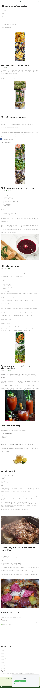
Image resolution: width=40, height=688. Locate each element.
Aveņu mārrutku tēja (10, 613)
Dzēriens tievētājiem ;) (5, 667)
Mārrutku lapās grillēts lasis (6, 655)
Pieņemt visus (20, 681)
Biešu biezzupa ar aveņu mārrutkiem (7, 658)
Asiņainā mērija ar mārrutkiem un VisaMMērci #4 (9, 664)
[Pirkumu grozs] (1, 687)
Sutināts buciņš (8, 471)
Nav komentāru (8, 8)
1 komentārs (8, 268)
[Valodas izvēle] (38, 1)
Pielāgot (25, 678)
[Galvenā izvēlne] (1, 1)
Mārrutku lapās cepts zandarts (6, 652)
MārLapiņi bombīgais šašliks (6, 649)
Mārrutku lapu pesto (4, 661)
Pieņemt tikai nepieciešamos (20, 684)
